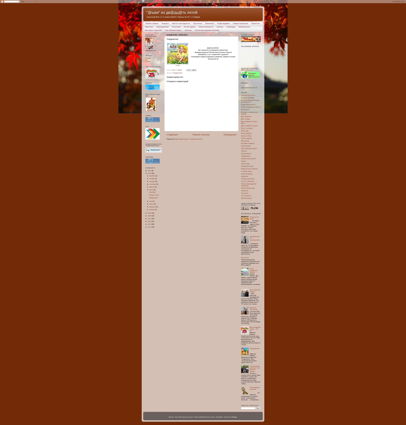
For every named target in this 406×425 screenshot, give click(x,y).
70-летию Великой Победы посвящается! (250, 101)
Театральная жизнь (247, 179)
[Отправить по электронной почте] (187, 70)
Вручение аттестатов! (254, 308)
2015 (150, 224)
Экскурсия (244, 190)
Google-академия (223, 23)
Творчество (255, 23)
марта (151, 204)
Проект (243, 161)
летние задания (246, 138)
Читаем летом (154, 195)
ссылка (178, 65)
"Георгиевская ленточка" (255, 388)
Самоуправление (162, 27)
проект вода (245, 163)
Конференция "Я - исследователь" (255, 239)
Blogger (234, 417)
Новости (244, 151)
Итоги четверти (246, 133)
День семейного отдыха (249, 126)
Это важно (244, 193)
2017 (150, 218)
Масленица (245, 141)
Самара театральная (240, 23)
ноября (152, 178)
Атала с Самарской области (250, 107)
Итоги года (244, 131)
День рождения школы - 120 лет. (255, 328)
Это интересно (246, 196)
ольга (149, 61)
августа (152, 187)
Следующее (172, 134)
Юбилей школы (244, 27)
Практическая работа (248, 158)
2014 (150, 227)
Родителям (149, 27)
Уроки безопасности (206, 27)
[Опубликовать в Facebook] (193, 70)
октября (152, 181)
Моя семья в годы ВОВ (153, 30)
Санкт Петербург (247, 174)
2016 (150, 221)
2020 (150, 173)
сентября (152, 184)
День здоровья (246, 116)
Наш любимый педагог (173, 30)
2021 (150, 170)
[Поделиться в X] (191, 70)
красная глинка (246, 136)
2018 (150, 216)
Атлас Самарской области (253, 270)
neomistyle (219, 417)
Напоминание (246, 146)
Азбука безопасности (248, 104)
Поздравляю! (153, 198)
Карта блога (197, 23)
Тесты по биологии (247, 181)
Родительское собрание (249, 169)
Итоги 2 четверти (247, 128)
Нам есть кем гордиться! (181, 23)
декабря (152, 176)
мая (151, 201)
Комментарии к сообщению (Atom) (190, 139)
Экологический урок (248, 188)
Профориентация (247, 166)
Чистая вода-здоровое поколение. (207, 30)
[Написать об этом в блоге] (189, 70)
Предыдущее (230, 134)
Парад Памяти (246, 153)
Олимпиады (231, 27)
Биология (188, 30)
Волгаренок (245, 109)
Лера (149, 58)
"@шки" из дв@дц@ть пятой (171, 12)
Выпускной (245, 258)
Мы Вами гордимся (247, 143)
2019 (150, 213)
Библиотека (209, 23)
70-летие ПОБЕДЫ (247, 98)
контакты (220, 27)
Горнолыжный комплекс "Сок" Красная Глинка (255, 368)
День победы (245, 119)
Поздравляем (177, 73)
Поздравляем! (255, 348)
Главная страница (151, 23)
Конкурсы (165, 23)
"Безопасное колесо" (248, 95)
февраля (152, 207)
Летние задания (189, 27)
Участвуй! (152, 192)
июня (151, 190)
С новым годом (246, 171)
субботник (244, 176)
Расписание (176, 27)
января (152, 209)
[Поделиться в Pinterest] (195, 70)
